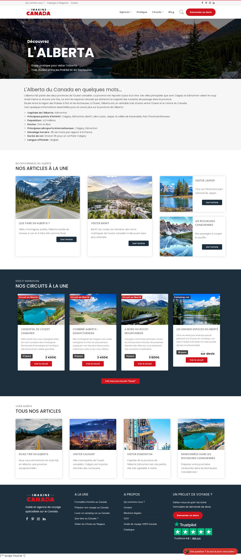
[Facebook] (202, 3)
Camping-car (182, 297)
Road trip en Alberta (33, 454)
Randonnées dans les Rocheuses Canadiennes (198, 456)
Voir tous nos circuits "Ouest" (120, 381)
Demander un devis (201, 12)
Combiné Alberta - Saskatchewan (86, 331)
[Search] (181, 12)
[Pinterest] (206, 3)
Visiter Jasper (205, 180)
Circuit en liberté (28, 297)
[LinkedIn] (214, 3)
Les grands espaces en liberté (197, 329)
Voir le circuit (41, 363)
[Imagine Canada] (38, 12)
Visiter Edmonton (139, 454)
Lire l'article (66, 239)
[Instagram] (210, 3)
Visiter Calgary (84, 454)
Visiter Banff (100, 223)
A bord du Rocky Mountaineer (136, 331)
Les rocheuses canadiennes (205, 223)
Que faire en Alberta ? (34, 223)
